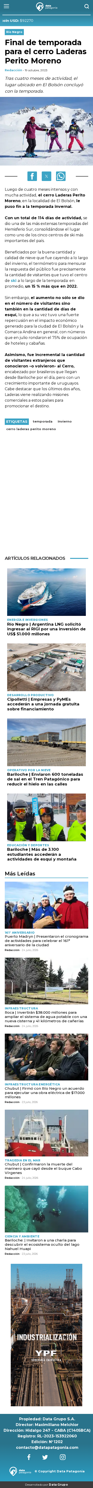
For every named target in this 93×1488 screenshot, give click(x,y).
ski (14, 280)
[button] (32, 176)
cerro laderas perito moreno (31, 429)
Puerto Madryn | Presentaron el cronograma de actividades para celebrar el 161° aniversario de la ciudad (46, 940)
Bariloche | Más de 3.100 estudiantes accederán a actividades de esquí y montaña (42, 854)
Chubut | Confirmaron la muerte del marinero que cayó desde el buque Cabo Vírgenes (43, 1168)
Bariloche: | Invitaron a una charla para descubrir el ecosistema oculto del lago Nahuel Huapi (42, 1244)
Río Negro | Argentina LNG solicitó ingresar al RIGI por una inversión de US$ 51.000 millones (46, 629)
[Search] (87, 7)
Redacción (13, 70)
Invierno (65, 421)
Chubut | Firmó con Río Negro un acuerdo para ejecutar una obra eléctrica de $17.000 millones (45, 1092)
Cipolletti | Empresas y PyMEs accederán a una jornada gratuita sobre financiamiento (43, 704)
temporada (42, 421)
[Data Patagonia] (46, 6)
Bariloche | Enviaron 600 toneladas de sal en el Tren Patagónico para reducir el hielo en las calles (45, 779)
